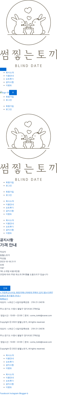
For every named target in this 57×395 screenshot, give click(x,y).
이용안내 (10, 76)
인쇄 (5, 288)
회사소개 (10, 72)
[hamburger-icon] (3, 69)
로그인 (9, 100)
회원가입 (10, 97)
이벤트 (9, 85)
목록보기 (4, 299)
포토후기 (10, 79)
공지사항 (10, 82)
